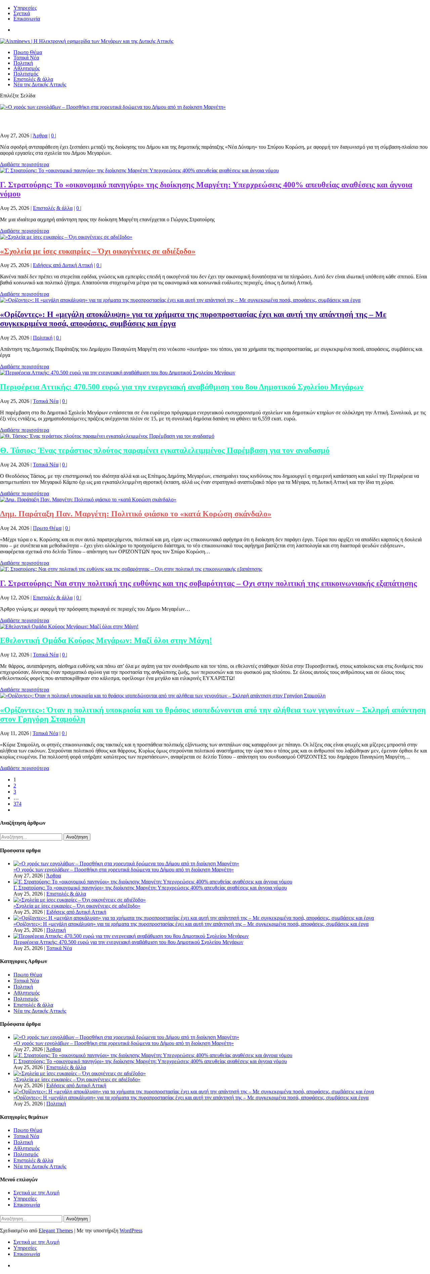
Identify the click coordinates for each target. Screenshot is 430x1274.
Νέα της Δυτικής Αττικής (39, 84)
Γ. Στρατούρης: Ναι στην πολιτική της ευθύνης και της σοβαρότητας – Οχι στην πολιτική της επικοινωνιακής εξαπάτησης (208, 583)
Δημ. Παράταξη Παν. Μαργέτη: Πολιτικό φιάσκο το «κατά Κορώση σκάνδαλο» (135, 513)
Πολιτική (23, 63)
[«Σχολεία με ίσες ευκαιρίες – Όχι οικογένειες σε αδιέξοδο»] (66, 237)
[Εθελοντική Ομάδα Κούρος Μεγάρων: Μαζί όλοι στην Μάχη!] (69, 626)
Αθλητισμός (26, 68)
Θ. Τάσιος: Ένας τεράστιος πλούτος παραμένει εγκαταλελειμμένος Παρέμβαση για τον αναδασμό (165, 450)
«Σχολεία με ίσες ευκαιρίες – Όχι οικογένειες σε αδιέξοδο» (98, 251)
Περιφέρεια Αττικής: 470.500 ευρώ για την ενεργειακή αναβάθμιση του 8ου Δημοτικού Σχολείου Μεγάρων (181, 386)
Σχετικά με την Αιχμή (36, 1192)
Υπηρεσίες (25, 8)
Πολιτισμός (25, 74)
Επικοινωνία (26, 18)
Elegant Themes (56, 1230)
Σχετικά (21, 13)
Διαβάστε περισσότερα (24, 164)
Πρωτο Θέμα (27, 52)
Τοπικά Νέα (26, 57)
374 (17, 804)
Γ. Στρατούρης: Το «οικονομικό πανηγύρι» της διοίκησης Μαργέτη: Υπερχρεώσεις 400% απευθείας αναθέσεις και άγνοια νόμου (150, 888)
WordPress (131, 1230)
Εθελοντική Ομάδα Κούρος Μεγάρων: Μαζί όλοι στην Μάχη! (106, 640)
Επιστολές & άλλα (33, 79)
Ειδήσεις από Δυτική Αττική (63, 265)
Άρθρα (40, 135)
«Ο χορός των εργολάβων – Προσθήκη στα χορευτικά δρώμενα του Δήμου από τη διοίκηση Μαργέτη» (174, 121)
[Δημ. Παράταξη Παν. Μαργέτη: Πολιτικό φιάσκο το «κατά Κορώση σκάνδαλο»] (88, 499)
